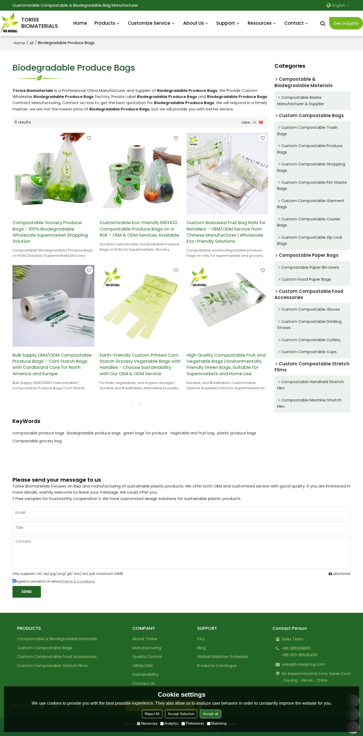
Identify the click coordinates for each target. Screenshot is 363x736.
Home (80, 23)
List (254, 122)
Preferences (195, 723)
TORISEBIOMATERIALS (39, 23)
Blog (201, 648)
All (31, 43)
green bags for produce (145, 433)
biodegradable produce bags (94, 433)
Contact (294, 23)
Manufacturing (146, 648)
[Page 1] (131, 403)
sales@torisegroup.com (304, 664)
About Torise (144, 638)
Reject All (152, 714)
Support (225, 23)
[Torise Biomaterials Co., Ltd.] (9, 23)
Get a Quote (346, 23)
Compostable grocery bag (37, 441)
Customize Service (149, 23)
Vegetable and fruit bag (192, 433)
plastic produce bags (236, 433)
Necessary (149, 723)
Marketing (218, 723)
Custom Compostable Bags (44, 648)
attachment (342, 574)
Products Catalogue (217, 665)
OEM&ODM (142, 665)
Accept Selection (181, 714)
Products (104, 23)
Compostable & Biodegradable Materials (57, 638)
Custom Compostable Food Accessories (57, 656)
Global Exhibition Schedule (222, 656)
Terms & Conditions (79, 581)
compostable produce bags (38, 433)
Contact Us (143, 683)
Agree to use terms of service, (55, 581)
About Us (193, 23)
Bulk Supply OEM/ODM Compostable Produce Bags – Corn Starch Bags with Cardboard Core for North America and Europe (52, 364)
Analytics (171, 723)
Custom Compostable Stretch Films (52, 665)
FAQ (201, 638)
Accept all (210, 714)
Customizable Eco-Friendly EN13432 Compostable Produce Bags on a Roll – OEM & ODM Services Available (139, 229)
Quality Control (147, 656)
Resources (260, 23)
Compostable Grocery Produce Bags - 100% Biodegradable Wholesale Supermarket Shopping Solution (50, 232)
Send (27, 591)
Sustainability (145, 674)
